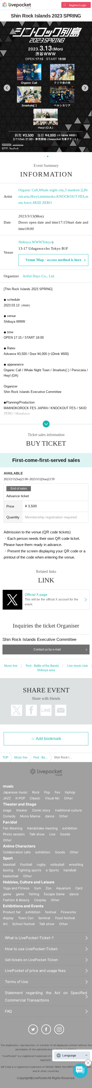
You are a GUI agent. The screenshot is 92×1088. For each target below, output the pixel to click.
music (8, 786)
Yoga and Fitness (16, 888)
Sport (8, 858)
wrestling (76, 864)
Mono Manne (30, 816)
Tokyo (47, 242)
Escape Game (54, 894)
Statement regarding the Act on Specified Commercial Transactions (46, 996)
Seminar (44, 918)
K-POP (20, 798)
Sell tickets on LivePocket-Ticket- (32, 960)
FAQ (8, 1011)
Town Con (26, 918)
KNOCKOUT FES (70, 196)
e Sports (52, 870)
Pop (47, 792)
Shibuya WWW (30, 242)
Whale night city (51, 190)
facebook (31, 710)
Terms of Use (16, 981)
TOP (5, 757)
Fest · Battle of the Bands (42, 665)
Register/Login (77, 5)
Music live (10, 665)
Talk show (37, 834)
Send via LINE (46, 710)
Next (85, 88)
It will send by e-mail (60, 710)
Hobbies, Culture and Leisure (28, 882)
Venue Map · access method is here (53, 260)
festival (50, 912)
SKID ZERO (42, 203)
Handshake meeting (42, 828)
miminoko (47, 196)
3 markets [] (74, 190)
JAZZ (7, 798)
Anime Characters (19, 846)
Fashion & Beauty (16, 900)
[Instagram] (59, 1029)
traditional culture (68, 810)
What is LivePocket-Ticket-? (29, 937)
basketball (10, 876)
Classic (35, 798)
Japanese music (15, 792)
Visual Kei (52, 798)
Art (5, 924)
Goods (65, 834)
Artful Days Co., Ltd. (39, 276)
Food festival (65, 918)
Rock (35, 792)
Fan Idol (10, 822)
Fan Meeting (12, 828)
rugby (41, 864)
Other (68, 798)
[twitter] (33, 1029)
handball (70, 870)
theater (21, 810)
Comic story (41, 810)
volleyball (57, 864)
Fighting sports (29, 870)
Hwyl (34, 196)
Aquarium (63, 888)
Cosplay (40, 900)
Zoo (49, 888)
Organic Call (28, 190)
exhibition (69, 828)
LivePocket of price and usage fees (35, 970)
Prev (7, 88)
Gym (37, 888)
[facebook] (46, 1029)
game (20, 894)
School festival (23, 924)
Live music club (77, 665)
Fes (57, 792)
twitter (16, 710)
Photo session (14, 834)
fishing (34, 894)
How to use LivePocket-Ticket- (32, 949)
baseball (9, 864)
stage (7, 810)
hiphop (70, 792)
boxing (8, 870)
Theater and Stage (19, 804)
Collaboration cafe (17, 852)
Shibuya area (46, 670)
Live (52, 834)
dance (49, 816)
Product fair (12, 912)
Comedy (9, 816)
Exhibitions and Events (23, 906)
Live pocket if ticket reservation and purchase (16, 5)
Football (26, 864)
